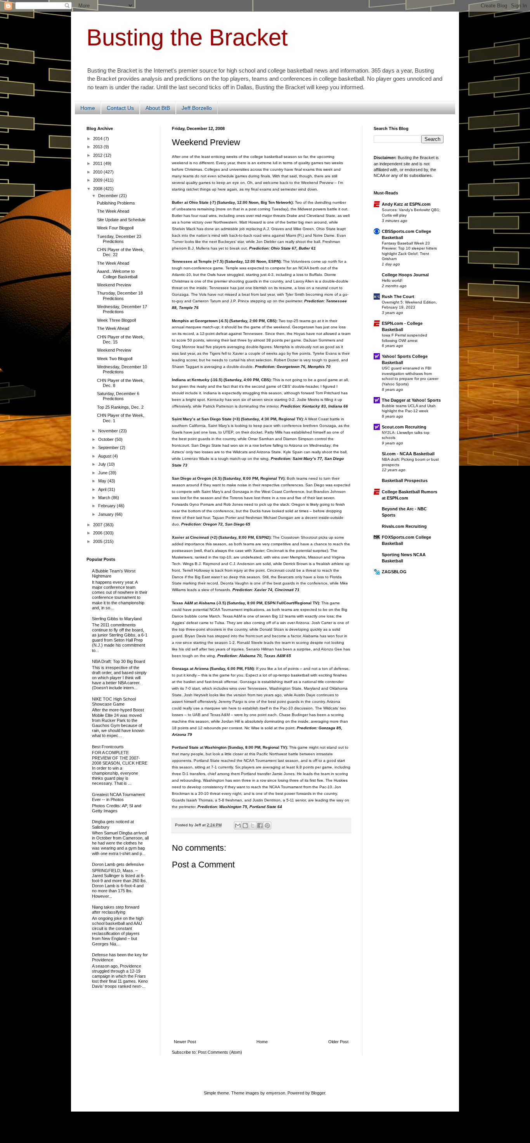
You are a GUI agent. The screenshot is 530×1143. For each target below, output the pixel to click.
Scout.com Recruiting (404, 427)
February (107, 505)
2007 (98, 524)
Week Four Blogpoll (115, 227)
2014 (98, 138)
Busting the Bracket (187, 37)
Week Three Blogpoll (116, 320)
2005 (98, 541)
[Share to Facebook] (260, 825)
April (102, 489)
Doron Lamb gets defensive (118, 864)
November (108, 430)
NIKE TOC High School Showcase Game (114, 701)
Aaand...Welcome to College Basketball (117, 274)
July (102, 464)
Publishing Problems (116, 203)
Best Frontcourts (108, 746)
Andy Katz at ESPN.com (406, 204)
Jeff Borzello (197, 108)
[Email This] (238, 825)
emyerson (275, 1093)
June (103, 472)
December (108, 195)
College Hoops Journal (405, 274)
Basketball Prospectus (405, 480)
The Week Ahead (113, 211)
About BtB (157, 108)
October (106, 439)
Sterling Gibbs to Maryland (117, 618)
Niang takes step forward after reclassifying (115, 909)
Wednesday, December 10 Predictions (122, 369)
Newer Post (185, 1041)
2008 (98, 188)
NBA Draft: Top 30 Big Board (118, 661)
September (109, 447)
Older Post (338, 1041)
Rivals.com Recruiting (404, 526)
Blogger (318, 1093)
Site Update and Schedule (121, 219)
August (105, 456)
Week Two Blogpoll (114, 358)
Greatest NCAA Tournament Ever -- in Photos (118, 797)
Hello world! (392, 280)
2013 (98, 146)
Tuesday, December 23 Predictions (119, 239)
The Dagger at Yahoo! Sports (411, 400)
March (104, 497)
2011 (98, 163)
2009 (98, 180)
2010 (98, 172)
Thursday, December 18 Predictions (120, 295)
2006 (98, 533)
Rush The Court (398, 296)
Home (87, 108)
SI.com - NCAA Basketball (408, 453)
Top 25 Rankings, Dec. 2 (120, 407)
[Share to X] (252, 825)
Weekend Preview (114, 285)
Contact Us (120, 108)
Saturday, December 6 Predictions (118, 396)
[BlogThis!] (245, 825)
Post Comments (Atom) (220, 1052)
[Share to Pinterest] (267, 825)
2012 (98, 155)
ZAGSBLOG (394, 571)
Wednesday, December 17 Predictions (122, 309)
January (106, 514)
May (102, 481)
